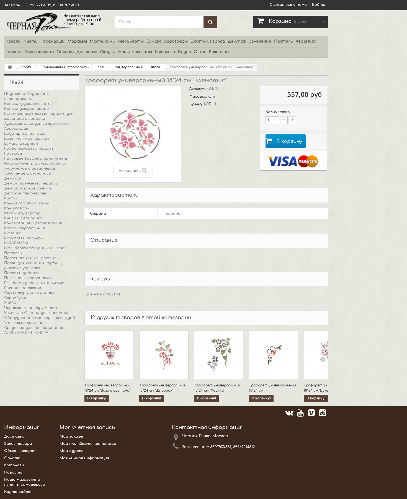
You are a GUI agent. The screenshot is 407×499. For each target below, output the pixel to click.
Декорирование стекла (27, 188)
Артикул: (198, 88)
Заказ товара (39, 52)
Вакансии (219, 52)
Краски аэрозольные (24, 228)
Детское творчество (26, 193)
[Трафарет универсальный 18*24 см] (273, 355)
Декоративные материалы (31, 183)
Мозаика (12, 233)
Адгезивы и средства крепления (36, 124)
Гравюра (13, 153)
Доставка (86, 52)
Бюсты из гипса (207, 41)
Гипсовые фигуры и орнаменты (35, 158)
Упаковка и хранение (25, 323)
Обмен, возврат (20, 451)
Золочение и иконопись (27, 173)
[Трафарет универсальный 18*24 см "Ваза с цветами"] (109, 355)
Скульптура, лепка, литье (29, 293)
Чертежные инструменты (30, 308)
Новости (13, 472)
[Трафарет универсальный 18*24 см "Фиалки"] (218, 355)
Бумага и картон (21, 143)
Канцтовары (17, 208)
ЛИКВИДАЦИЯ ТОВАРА (26, 333)
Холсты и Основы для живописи (36, 313)
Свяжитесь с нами (288, 5)
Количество (278, 112)
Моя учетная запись (87, 427)
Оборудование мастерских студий (39, 318)
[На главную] (10, 67)
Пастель (283, 41)
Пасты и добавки (21, 273)
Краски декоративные (26, 109)
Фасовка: (198, 96)
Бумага (153, 41)
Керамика (306, 41)
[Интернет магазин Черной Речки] (55, 23)
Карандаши (52, 41)
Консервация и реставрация (33, 223)
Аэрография (16, 129)
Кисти (31, 41)
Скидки (107, 52)
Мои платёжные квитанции (88, 444)
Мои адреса (72, 451)
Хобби (10, 303)
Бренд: (196, 104)
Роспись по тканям (23, 288)
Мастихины (102, 41)
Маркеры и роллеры (23, 238)
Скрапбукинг (17, 298)
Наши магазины (135, 52)
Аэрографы (176, 41)
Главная (14, 52)
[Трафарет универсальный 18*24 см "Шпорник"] (164, 355)
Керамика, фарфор (22, 213)
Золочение (260, 41)
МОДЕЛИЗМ (16, 243)
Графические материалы (29, 148)
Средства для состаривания (33, 328)
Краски (13, 41)
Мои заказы (71, 436)
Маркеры (77, 41)
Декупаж (237, 41)
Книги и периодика (23, 218)
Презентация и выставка (30, 258)
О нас (200, 52)
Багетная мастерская (26, 139)
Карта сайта (18, 492)
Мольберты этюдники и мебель (36, 248)
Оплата (65, 52)
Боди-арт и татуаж (24, 134)
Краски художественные (28, 104)
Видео (184, 52)
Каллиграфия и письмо (27, 203)
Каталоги (165, 52)
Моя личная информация (84, 458)
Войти (318, 5)
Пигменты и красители (28, 278)
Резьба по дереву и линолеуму (34, 283)
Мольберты (131, 41)
